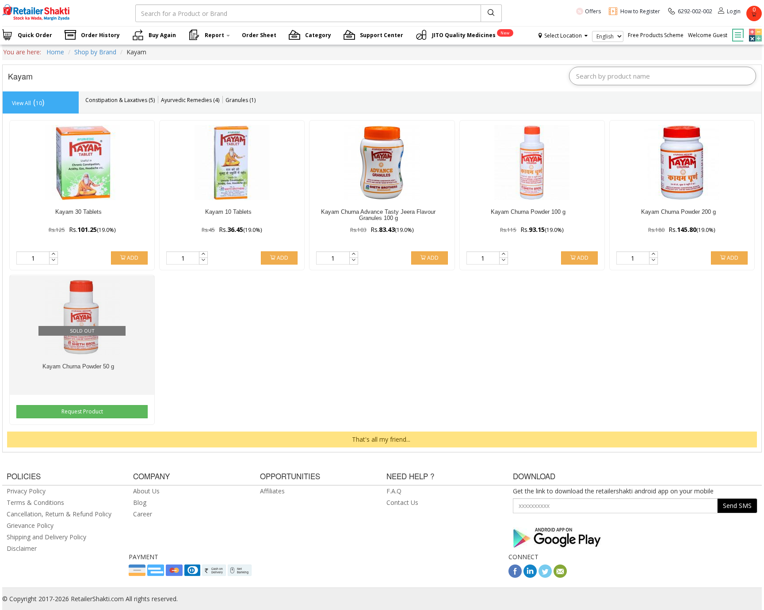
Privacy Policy (26, 491)
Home (55, 52)
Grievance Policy (30, 525)
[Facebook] (515, 575)
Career (142, 514)
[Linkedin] (530, 575)
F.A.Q (393, 491)
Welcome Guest (707, 35)
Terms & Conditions (35, 502)
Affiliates (272, 491)
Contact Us (402, 502)
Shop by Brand (95, 52)
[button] (754, 29)
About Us (146, 491)
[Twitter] (545, 575)
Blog (139, 502)
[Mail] (560, 575)
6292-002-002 (695, 11)
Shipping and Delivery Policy (46, 537)
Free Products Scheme (656, 35)
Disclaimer (22, 548)
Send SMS (737, 505)
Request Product (82, 411)
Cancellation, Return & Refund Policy (59, 514)
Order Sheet (259, 35)
